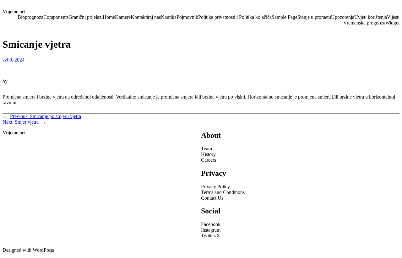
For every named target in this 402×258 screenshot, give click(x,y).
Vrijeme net (14, 11)
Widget (392, 22)
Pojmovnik (187, 17)
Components (55, 17)
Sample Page (284, 17)
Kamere (123, 17)
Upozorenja (342, 17)
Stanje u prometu (314, 17)
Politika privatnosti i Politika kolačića (235, 17)
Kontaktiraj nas (146, 17)
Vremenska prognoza (364, 22)
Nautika (169, 17)
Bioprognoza (30, 17)
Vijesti (393, 17)
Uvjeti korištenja (370, 17)
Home (109, 17)
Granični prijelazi (85, 17)
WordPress (43, 250)
